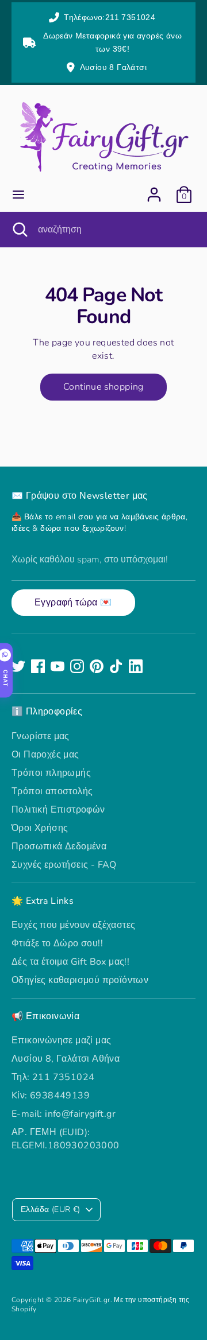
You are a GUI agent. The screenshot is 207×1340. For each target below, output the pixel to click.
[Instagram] (77, 666)
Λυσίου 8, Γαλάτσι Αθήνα (66, 1058)
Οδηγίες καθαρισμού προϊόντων (80, 980)
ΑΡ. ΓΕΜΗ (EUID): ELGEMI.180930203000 (66, 1138)
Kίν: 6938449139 (51, 1095)
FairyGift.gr (91, 1299)
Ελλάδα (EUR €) (50, 1209)
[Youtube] (57, 666)
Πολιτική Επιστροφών (58, 809)
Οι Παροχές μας (45, 754)
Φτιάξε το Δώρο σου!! (57, 943)
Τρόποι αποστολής (52, 791)
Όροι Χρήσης (40, 828)
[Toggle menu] (18, 194)
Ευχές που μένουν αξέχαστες (73, 925)
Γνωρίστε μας (41, 736)
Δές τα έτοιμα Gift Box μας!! (70, 962)
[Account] (154, 189)
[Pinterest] (96, 666)
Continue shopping (103, 386)
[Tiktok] (116, 666)
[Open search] (19, 229)
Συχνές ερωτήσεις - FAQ (64, 865)
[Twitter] (18, 666)
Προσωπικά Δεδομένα (59, 846)
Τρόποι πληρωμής (51, 773)
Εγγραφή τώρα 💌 (73, 602)
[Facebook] (38, 666)
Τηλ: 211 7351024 (53, 1077)
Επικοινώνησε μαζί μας (61, 1040)
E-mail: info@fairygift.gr (64, 1114)
